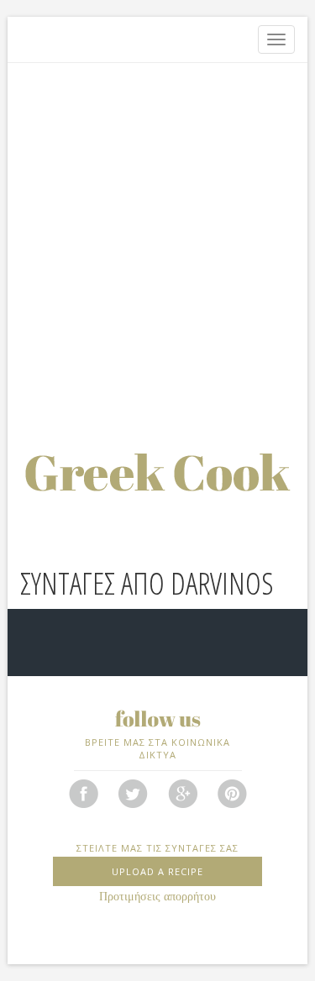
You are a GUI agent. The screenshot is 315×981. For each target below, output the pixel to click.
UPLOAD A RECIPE (157, 871)
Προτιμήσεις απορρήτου (157, 896)
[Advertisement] (157, 237)
